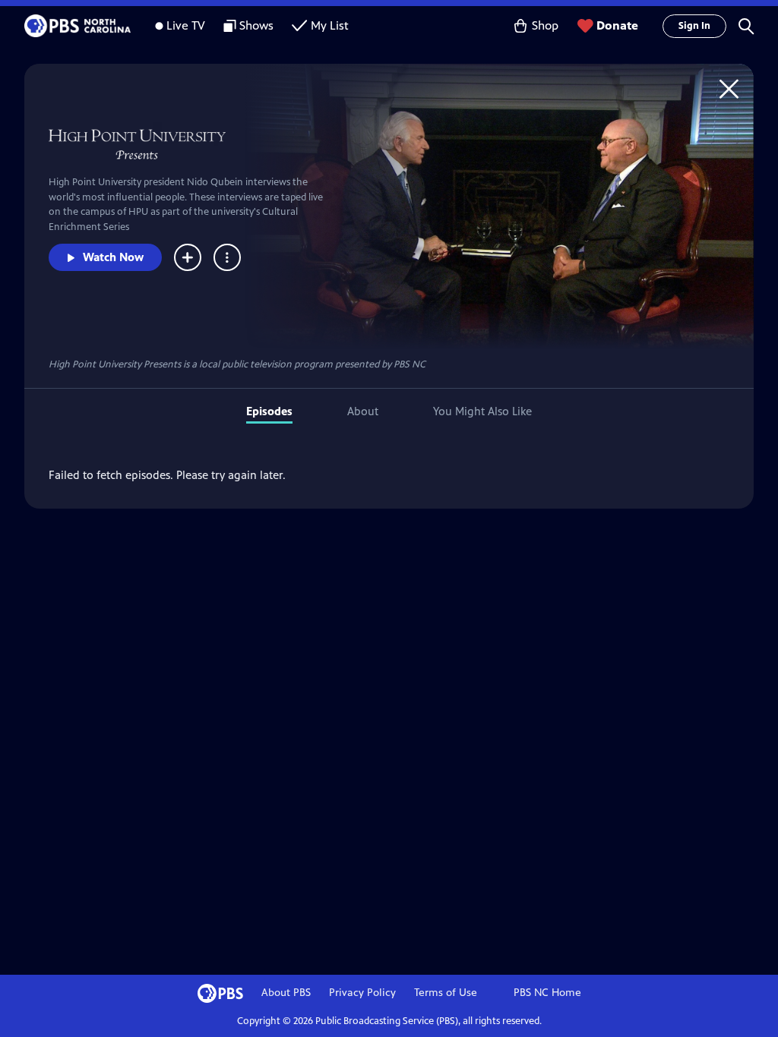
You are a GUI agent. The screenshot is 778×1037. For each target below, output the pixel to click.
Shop (545, 25)
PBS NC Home (547, 992)
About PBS (286, 992)
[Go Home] (728, 88)
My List (330, 25)
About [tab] (362, 411)
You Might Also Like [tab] (482, 411)
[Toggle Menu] (227, 257)
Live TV (185, 25)
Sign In (694, 26)
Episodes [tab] (269, 411)
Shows (256, 25)
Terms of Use (445, 992)
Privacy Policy (362, 992)
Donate (617, 25)
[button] (746, 26)
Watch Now (113, 257)
